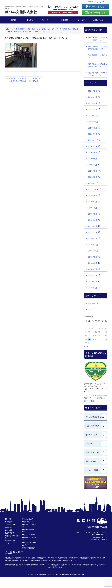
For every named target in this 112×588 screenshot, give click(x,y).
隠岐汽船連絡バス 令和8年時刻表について (97, 47)
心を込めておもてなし (94, 417)
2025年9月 (92, 103)
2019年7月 (92, 202)
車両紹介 (30, 20)
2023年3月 (92, 128)
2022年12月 (93, 140)
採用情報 (64, 20)
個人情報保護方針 (30, 548)
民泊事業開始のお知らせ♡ (97, 56)
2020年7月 (92, 146)
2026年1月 (92, 97)
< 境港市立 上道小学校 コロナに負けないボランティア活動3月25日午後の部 (23, 79)
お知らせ (91, 303)
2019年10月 (93, 189)
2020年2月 (92, 177)
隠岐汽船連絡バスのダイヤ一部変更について (97, 38)
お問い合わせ (98, 20)
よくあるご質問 (91, 470)
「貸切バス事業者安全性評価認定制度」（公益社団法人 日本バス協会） (95, 398)
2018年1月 (92, 288)
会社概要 (81, 20)
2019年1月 (92, 238)
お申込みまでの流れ (93, 452)
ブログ (90, 309)
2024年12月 (93, 115)
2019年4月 (92, 220)
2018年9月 (92, 257)
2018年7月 (92, 269)
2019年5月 (92, 214)
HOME (13, 20)
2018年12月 (93, 245)
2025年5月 (92, 109)
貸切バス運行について (94, 461)
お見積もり (10, 533)
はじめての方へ (91, 435)
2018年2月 (92, 281)
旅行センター (47, 20)
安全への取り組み (92, 426)
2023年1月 (92, 134)
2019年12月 (93, 183)
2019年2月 (92, 232)
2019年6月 (92, 208)
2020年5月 (92, 159)
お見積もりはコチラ (96, 6)
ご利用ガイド (90, 443)
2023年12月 (93, 122)
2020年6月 (92, 152)
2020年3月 (92, 171)
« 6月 (86, 346)
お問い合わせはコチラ (97, 12)
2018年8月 (92, 263)
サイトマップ (11, 543)
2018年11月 (93, 251)
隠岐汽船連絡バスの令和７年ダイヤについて (97, 74)
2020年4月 (92, 165)
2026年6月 (92, 91)
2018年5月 (92, 275)
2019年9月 (92, 195)
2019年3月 (92, 226)
